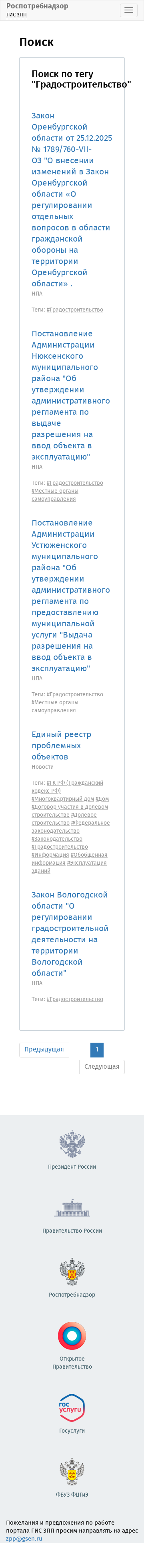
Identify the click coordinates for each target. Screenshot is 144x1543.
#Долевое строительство (64, 819)
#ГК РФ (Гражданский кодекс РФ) (67, 787)
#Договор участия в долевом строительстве (70, 811)
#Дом (102, 799)
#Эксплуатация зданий (69, 867)
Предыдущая (44, 1050)
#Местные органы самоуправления (55, 495)
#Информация (50, 855)
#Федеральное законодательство (71, 827)
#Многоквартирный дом (63, 799)
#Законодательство (57, 839)
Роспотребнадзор (37, 10)
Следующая (102, 1067)
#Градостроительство (75, 310)
